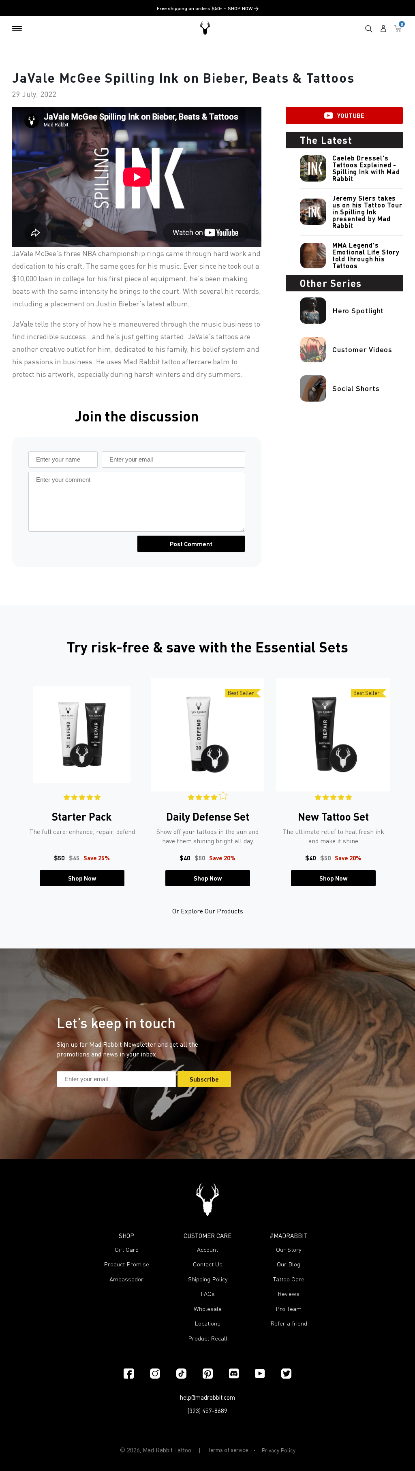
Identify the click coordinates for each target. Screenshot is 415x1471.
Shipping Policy (207, 1279)
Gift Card (127, 1249)
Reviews (288, 1294)
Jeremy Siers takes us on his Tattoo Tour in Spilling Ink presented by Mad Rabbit (367, 211)
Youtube (350, 115)
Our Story (288, 1249)
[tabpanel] (82, 782)
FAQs (208, 1294)
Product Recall (207, 1338)
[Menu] (17, 28)
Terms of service (228, 1449)
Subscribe (204, 1079)
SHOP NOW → (243, 8)
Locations (207, 1323)
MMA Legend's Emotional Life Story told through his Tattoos (366, 255)
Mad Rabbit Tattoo (167, 1450)
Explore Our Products (212, 911)
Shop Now (82, 878)
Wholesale (208, 1309)
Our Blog (288, 1264)
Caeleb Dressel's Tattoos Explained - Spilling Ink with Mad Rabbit (366, 168)
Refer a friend (288, 1323)
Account (207, 1249)
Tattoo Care (288, 1279)
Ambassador (126, 1279)
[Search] (369, 28)
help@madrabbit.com (207, 1397)
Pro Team (289, 1309)
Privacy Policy (278, 1450)
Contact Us (207, 1264)
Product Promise (126, 1264)
